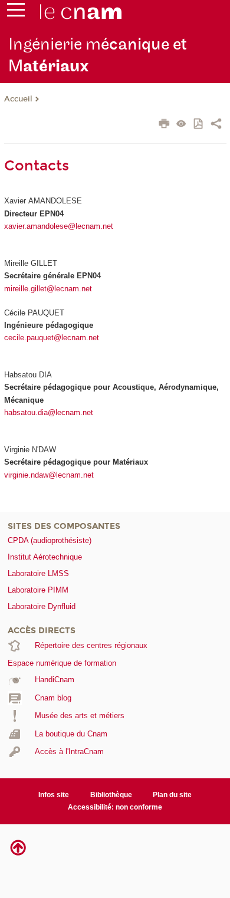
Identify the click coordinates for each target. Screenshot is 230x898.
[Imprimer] (164, 125)
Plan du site (172, 795)
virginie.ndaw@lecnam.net (49, 475)
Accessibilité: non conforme (115, 807)
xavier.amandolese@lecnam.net (58, 226)
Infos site (53, 795)
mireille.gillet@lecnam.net (48, 288)
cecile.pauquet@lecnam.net (51, 337)
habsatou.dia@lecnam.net (48, 412)
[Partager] (216, 125)
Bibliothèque (111, 795)
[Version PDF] (199, 124)
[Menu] (16, 12)
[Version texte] (181, 124)
